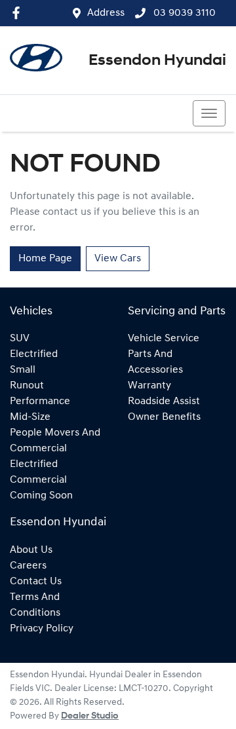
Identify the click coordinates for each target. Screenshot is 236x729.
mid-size (30, 417)
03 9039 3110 (183, 13)
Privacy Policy (41, 629)
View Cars (117, 258)
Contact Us (36, 581)
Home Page (45, 258)
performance (40, 401)
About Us (31, 550)
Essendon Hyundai (157, 61)
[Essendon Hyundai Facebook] (19, 13)
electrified (34, 354)
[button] (209, 113)
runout (27, 386)
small (22, 370)
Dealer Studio (90, 716)
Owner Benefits (164, 417)
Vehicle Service (163, 338)
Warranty (149, 386)
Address (106, 13)
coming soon (41, 496)
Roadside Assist (164, 401)
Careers (28, 566)
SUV (20, 338)
